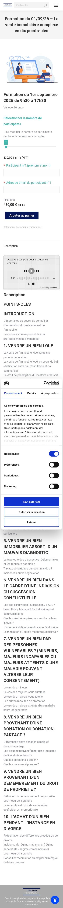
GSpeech (53, 287)
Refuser (31, 522)
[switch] (54, 464)
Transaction (35, 227)
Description (11, 246)
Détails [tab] (31, 393)
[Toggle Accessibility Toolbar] (54, 899)
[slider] (6, 147)
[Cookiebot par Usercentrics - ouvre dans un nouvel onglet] (44, 383)
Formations (22, 227)
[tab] (31, 244)
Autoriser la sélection (32, 512)
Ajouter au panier (21, 215)
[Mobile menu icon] (55, 5)
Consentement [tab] (13, 393)
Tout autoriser (31, 501)
